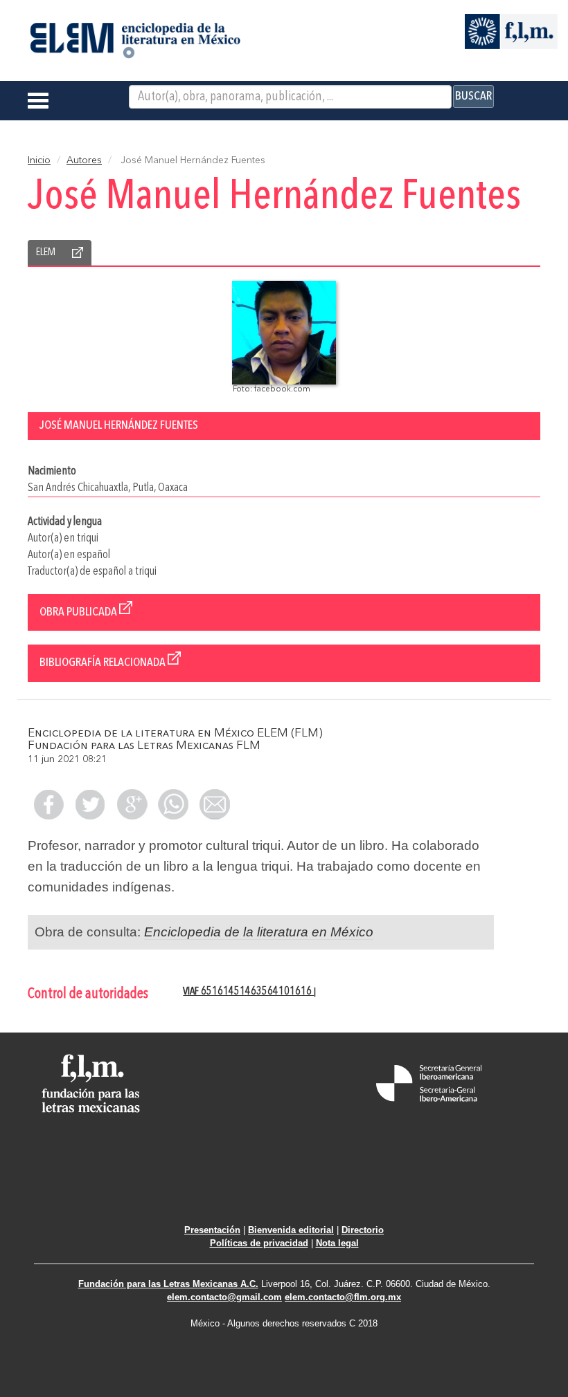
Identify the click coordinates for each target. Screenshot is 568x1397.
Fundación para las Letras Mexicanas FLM (144, 746)
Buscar (473, 96)
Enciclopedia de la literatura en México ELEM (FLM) (175, 733)
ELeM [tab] (45, 252)
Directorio (362, 1230)
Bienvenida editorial (291, 1230)
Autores (84, 160)
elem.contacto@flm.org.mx (343, 1297)
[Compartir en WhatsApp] (173, 804)
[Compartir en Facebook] (48, 804)
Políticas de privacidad (259, 1243)
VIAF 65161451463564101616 (248, 991)
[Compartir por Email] (215, 804)
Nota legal (337, 1243)
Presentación (212, 1230)
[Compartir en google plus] (131, 804)
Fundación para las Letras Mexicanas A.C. (168, 1284)
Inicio (39, 160)
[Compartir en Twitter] (90, 804)
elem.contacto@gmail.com (224, 1297)
